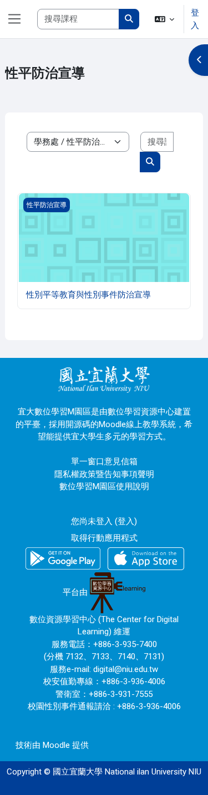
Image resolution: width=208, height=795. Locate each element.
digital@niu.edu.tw (125, 669)
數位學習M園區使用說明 (104, 486)
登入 (195, 19)
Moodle (56, 745)
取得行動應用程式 (104, 538)
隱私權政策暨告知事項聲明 (104, 474)
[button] (165, 19)
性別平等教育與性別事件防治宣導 (88, 295)
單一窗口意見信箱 (104, 461)
